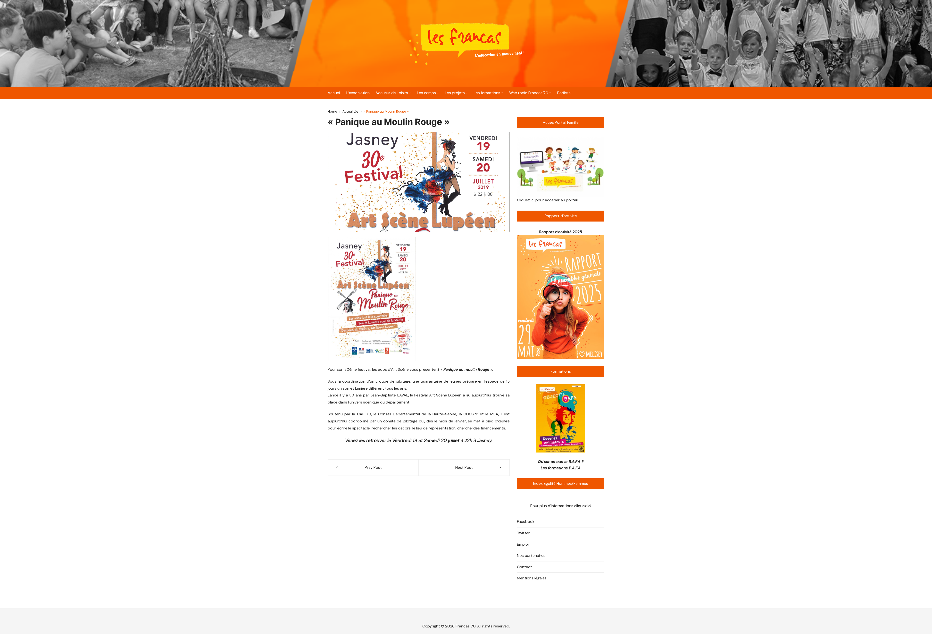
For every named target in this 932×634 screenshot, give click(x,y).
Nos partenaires (531, 555)
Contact (524, 566)
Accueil (334, 92)
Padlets (564, 92)
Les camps (426, 92)
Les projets (455, 92)
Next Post (464, 467)
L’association (358, 92)
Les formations (487, 92)
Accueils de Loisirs (391, 92)
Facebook (525, 521)
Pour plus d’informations (560, 505)
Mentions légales (532, 578)
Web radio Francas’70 (528, 92)
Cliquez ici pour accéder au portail (547, 200)
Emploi (523, 544)
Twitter (523, 532)
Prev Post (373, 467)
